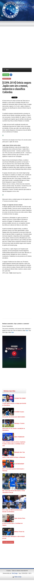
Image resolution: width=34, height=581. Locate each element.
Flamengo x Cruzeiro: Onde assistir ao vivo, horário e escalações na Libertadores (13, 427)
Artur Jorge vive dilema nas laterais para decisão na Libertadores (12, 510)
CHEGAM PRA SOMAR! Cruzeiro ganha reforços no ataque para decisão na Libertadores (14, 402)
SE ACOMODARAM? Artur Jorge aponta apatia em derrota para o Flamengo (13, 467)
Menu (7, 70)
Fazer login (5, 74)
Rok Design (15, 573)
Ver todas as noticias (8, 542)
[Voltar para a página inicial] (10, 10)
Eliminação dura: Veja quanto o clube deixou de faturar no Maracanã (13, 454)
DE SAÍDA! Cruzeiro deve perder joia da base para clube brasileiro (13, 414)
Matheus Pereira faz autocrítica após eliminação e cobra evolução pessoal (13, 535)
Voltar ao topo (17, 577)
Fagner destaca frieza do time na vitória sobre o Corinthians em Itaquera (13, 522)
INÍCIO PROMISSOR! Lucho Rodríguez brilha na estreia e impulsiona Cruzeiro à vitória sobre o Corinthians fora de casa (13, 441)
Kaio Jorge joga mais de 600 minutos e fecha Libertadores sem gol (13, 491)
